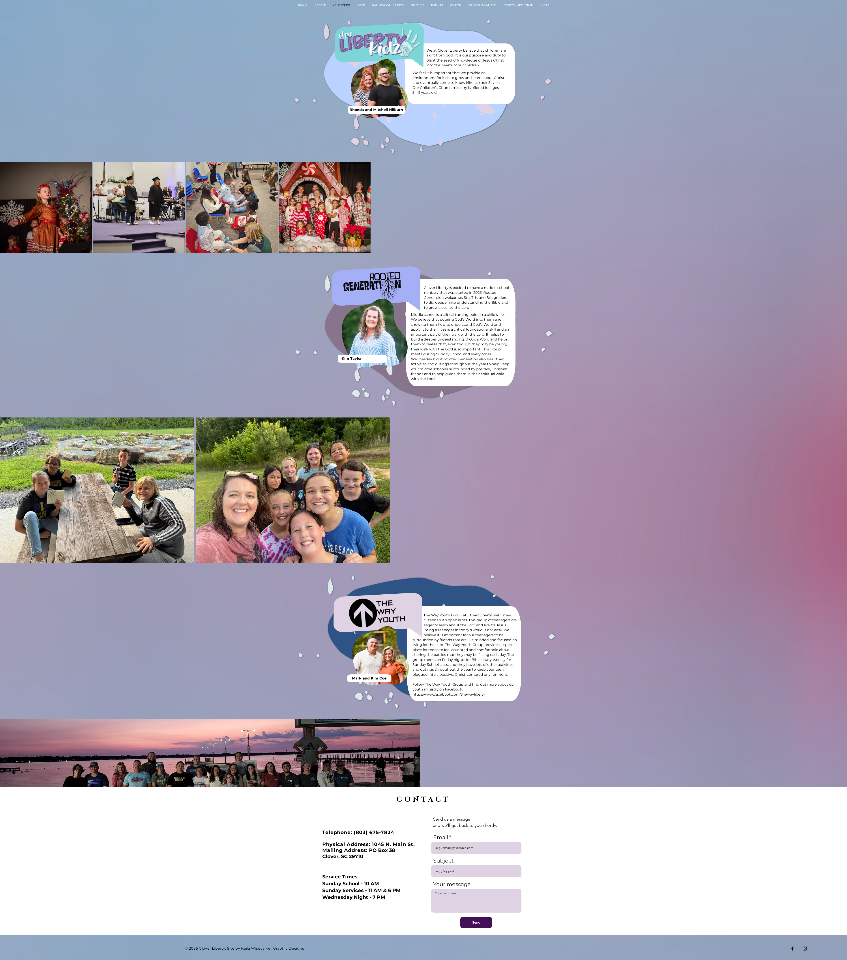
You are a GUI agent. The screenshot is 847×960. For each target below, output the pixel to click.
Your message (452, 884)
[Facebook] (792, 948)
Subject (443, 860)
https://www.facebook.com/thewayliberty (448, 694)
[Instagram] (805, 948)
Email (440, 837)
